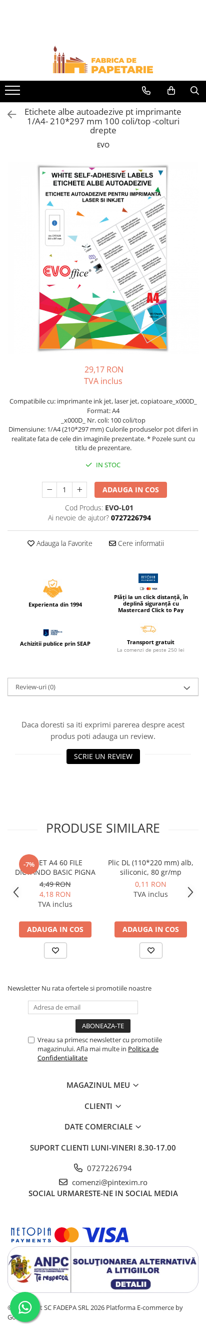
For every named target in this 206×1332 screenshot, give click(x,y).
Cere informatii (140, 543)
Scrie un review (103, 756)
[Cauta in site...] (195, 91)
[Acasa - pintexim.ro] (103, 59)
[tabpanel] (103, 258)
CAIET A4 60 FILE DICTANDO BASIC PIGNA (55, 867)
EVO (103, 144)
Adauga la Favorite (63, 543)
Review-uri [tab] (36, 686)
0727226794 (108, 1168)
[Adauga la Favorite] (55, 950)
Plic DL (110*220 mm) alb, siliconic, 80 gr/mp (151, 867)
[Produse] (13, 93)
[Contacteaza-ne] (146, 91)
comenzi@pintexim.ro (109, 1182)
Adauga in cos (130, 489)
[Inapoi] (7, 114)
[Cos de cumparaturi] (171, 91)
